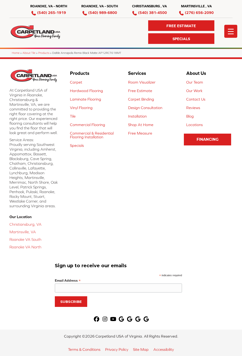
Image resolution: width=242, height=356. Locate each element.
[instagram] (105, 319)
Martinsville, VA (22, 232)
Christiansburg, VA (25, 224)
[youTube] (113, 319)
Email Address (68, 280)
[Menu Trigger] (230, 31)
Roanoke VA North (25, 247)
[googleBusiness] (121, 319)
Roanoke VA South (25, 239)
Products (43, 52)
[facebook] (96, 319)
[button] (181, 25)
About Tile (28, 52)
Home (16, 52)
